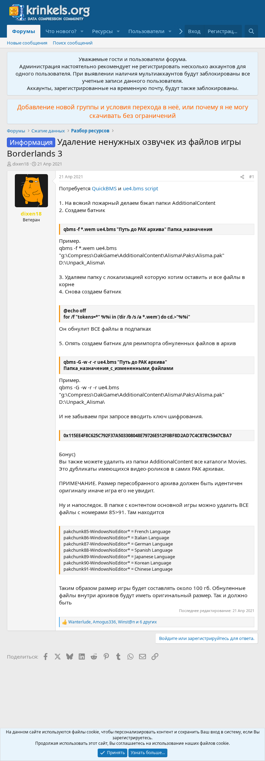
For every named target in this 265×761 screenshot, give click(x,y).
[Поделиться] (242, 177)
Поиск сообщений (72, 43)
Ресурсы (102, 31)
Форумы (23, 31)
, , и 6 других (112, 622)
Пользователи (146, 31)
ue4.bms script (140, 188)
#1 (251, 177)
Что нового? (61, 31)
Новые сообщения (27, 43)
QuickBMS (104, 188)
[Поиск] (251, 31)
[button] (82, 31)
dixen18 (20, 164)
